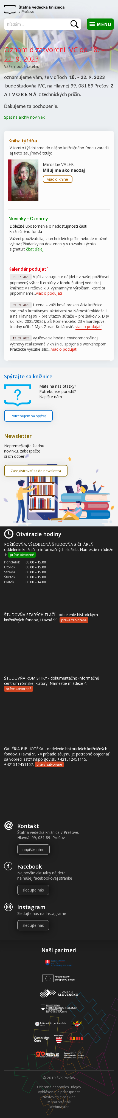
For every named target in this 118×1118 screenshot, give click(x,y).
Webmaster (59, 1106)
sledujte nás (33, 890)
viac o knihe (57, 179)
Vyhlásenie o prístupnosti (59, 1091)
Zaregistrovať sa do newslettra (36, 470)
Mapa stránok (59, 1101)
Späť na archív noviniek (24, 117)
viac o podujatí (49, 293)
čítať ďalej (35, 249)
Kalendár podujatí (27, 269)
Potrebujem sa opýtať (28, 415)
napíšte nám (33, 849)
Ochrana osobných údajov (59, 1086)
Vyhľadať (74, 24)
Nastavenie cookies (59, 1096)
